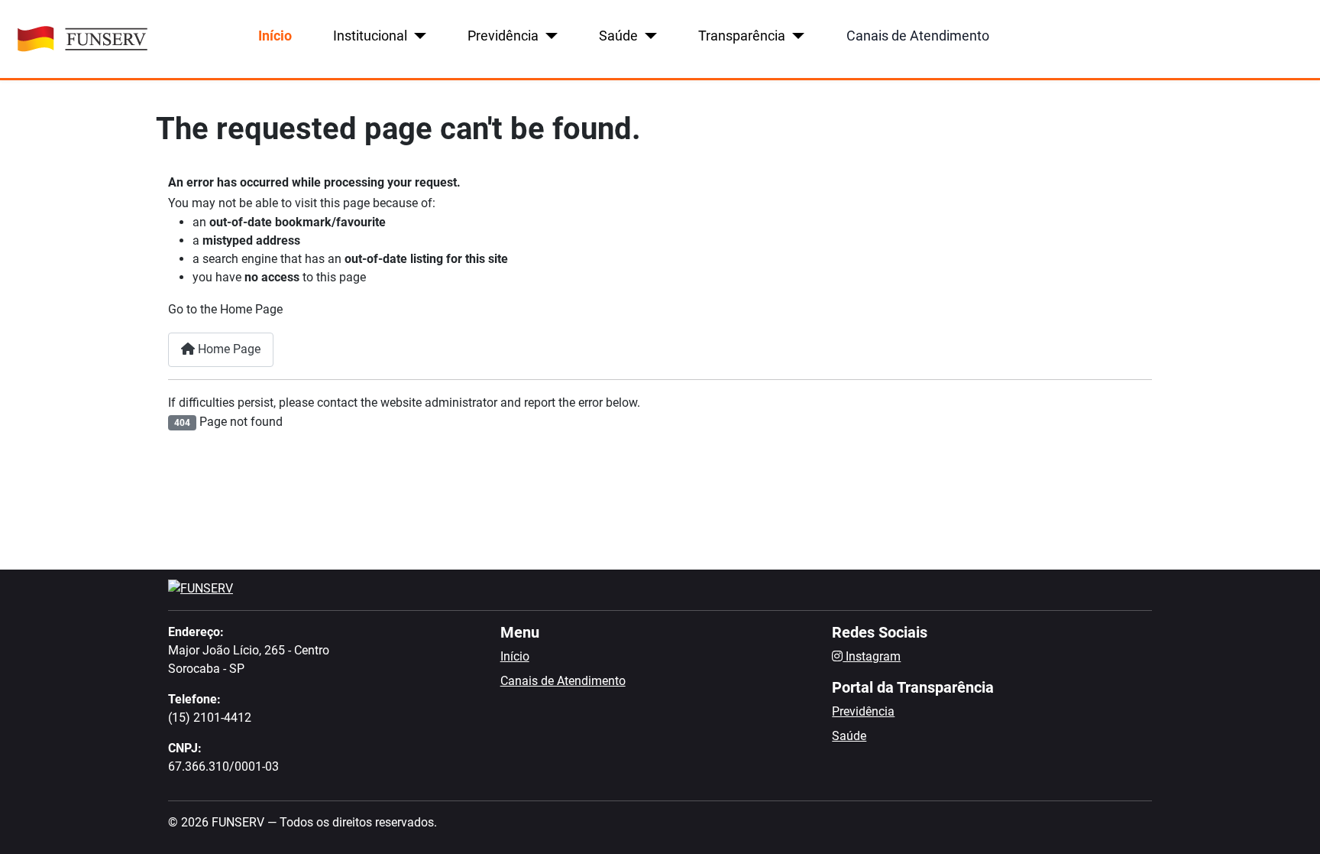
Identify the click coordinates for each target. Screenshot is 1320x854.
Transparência (741, 36)
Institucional (370, 36)
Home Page (227, 349)
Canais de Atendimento (917, 36)
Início (275, 36)
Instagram (872, 656)
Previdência (503, 36)
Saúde (618, 36)
